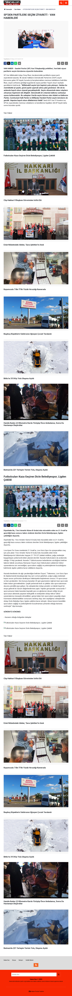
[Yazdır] (19, 63)
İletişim (21, 960)
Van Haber (17, 9)
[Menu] (66, 2)
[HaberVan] (12, 3)
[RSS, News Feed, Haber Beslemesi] (36, 965)
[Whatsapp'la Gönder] (15, 63)
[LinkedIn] (12, 63)
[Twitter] (8, 63)
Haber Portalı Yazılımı (37, 991)
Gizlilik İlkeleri (29, 960)
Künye (14, 960)
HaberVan (7, 960)
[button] (58, 63)
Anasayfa (9, 9)
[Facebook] (5, 63)
